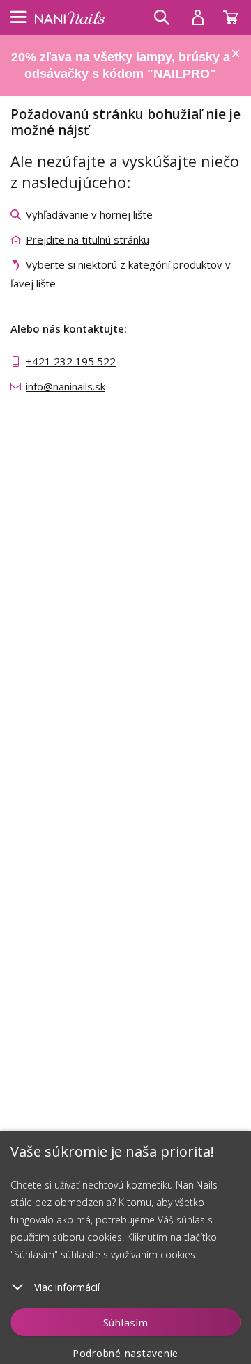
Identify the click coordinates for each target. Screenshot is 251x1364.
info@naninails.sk (65, 386)
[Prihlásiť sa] (198, 17)
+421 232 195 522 (71, 361)
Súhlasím (126, 1322)
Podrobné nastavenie (125, 1353)
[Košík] (237, 14)
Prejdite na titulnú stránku (87, 239)
